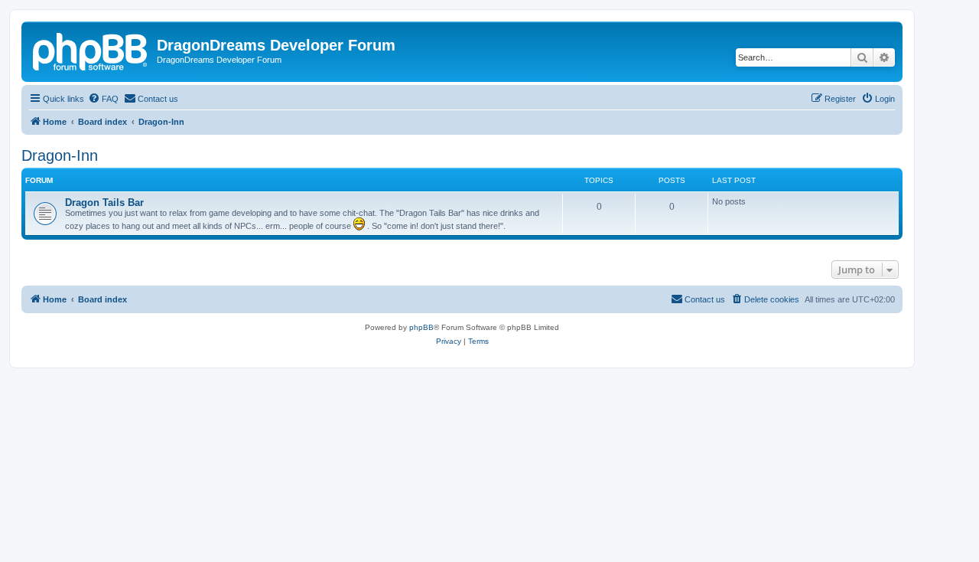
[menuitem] (103, 99)
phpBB (421, 327)
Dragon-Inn (59, 155)
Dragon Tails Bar (104, 202)
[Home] (91, 49)
